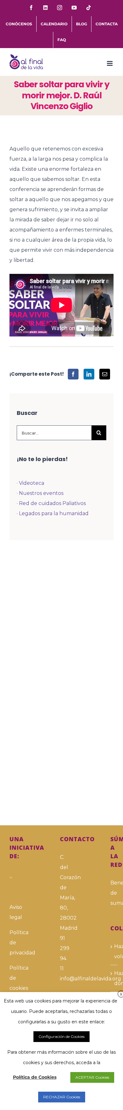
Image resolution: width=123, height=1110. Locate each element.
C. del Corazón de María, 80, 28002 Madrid (61, 892)
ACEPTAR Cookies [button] (92, 1077)
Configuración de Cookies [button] (61, 1036)
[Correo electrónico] (105, 374)
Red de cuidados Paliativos (52, 503)
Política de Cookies (34, 1077)
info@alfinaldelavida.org (61, 979)
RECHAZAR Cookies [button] (61, 1097)
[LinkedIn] (89, 374)
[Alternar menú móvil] (110, 63)
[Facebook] (73, 374)
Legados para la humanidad (54, 513)
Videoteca (31, 483)
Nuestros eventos (41, 493)
